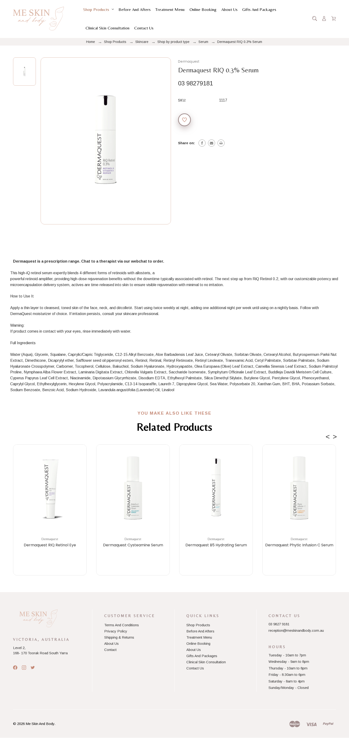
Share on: (186, 143)
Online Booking (203, 9)
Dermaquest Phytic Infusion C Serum (299, 545)
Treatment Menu (170, 9)
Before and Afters (134, 9)
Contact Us (143, 27)
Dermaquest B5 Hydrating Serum (216, 545)
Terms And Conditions (121, 625)
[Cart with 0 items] (333, 18)
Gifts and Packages (259, 9)
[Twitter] (33, 667)
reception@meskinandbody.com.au (296, 630)
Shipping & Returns (119, 637)
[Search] (314, 18)
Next (334, 435)
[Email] (211, 143)
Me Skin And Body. (40, 724)
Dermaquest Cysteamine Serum (133, 545)
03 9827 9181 (279, 624)
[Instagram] (24, 667)
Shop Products (96, 9)
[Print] (221, 143)
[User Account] (324, 18)
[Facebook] (202, 143)
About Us (229, 9)
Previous (327, 435)
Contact (110, 650)
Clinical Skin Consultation (107, 27)
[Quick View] (49, 511)
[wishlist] (184, 119)
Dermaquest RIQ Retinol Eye (50, 545)
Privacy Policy (115, 631)
